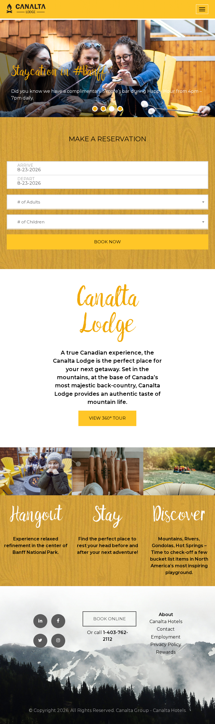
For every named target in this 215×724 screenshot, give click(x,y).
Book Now (107, 241)
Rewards (166, 652)
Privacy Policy (165, 644)
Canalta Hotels (165, 621)
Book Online (109, 618)
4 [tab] (120, 109)
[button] (107, 202)
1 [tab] (95, 109)
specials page (82, 98)
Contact (166, 629)
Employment (166, 637)
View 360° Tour (107, 418)
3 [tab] (111, 109)
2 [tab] (103, 109)
